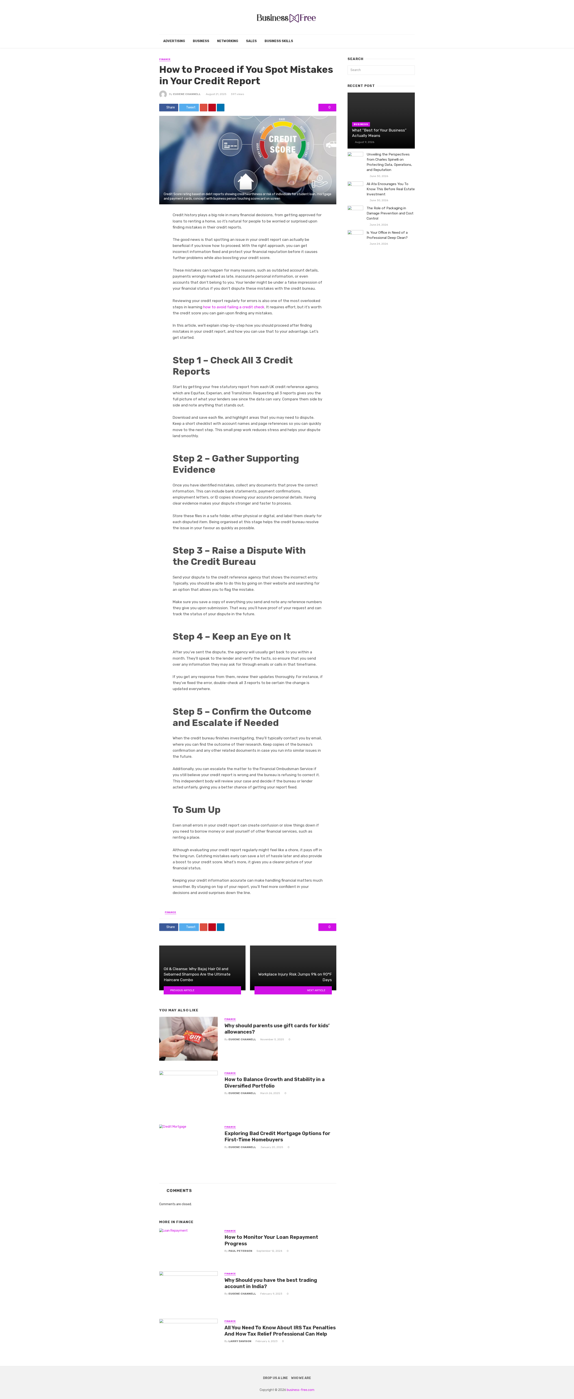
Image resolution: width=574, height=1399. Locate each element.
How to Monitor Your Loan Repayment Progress (271, 1240)
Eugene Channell (187, 94)
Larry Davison (239, 1341)
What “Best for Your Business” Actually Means (379, 133)
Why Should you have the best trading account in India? (270, 1283)
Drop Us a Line (275, 1378)
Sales (251, 41)
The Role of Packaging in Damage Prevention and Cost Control (390, 213)
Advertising (174, 41)
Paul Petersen (240, 1250)
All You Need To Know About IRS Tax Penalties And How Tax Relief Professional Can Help (280, 1331)
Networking (227, 41)
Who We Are (301, 1378)
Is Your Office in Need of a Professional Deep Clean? (387, 235)
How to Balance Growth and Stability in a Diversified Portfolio (274, 1082)
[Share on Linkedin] (220, 107)
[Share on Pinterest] (212, 107)
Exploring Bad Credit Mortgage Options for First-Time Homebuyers (277, 1136)
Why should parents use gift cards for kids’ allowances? (277, 1029)
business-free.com (300, 1390)
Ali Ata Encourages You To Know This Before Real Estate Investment (391, 189)
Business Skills (279, 41)
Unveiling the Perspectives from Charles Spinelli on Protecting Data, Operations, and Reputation (389, 162)
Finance (165, 59)
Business (201, 41)
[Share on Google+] (203, 107)
